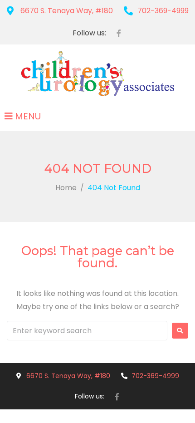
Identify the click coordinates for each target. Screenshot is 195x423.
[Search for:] (87, 330)
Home (66, 187)
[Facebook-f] (118, 33)
